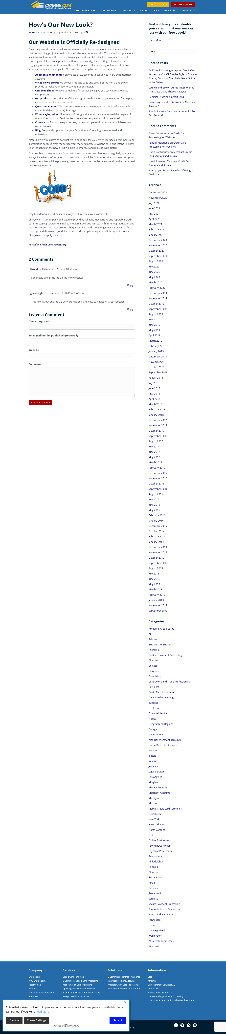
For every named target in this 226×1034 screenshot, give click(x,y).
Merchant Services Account (42, 992)
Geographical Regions (161, 724)
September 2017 (158, 436)
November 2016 (158, 478)
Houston (153, 750)
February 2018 (157, 409)
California (154, 649)
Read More (42, 1011)
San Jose (153, 898)
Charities (153, 660)
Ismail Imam (156, 161)
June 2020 (154, 271)
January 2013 (156, 600)
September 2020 (158, 256)
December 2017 (158, 420)
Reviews (153, 888)
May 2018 (154, 393)
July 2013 (154, 573)
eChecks (153, 702)
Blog (150, 976)
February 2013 (157, 594)
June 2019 (154, 324)
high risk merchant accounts (165, 739)
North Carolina (157, 829)
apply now (52, 235)
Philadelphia (156, 861)
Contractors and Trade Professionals (169, 681)
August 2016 (156, 494)
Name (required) (39, 321)
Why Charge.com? (85, 10)
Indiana (153, 761)
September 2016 (158, 488)
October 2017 (156, 430)
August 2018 (156, 377)
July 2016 (154, 499)
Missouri (153, 803)
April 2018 (154, 398)
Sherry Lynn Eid (157, 170)
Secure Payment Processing (164, 903)
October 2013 (156, 557)
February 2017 (157, 467)
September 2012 (158, 610)
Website (34, 350)
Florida (153, 718)
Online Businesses (159, 840)
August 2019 (156, 314)
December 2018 (158, 356)
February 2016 (157, 515)
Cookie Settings (36, 1020)
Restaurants (155, 877)
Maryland (154, 782)
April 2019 (154, 335)
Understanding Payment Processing (165, 996)
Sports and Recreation (161, 914)
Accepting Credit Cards (161, 628)
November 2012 (158, 605)
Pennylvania (155, 856)
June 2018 (154, 388)
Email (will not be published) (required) (53, 335)
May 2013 (154, 584)
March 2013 (155, 589)
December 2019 (158, 293)
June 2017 (154, 451)
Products (129, 10)
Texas (152, 925)
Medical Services (158, 787)
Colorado (154, 671)
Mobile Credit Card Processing (77, 984)
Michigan (154, 798)
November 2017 (158, 425)
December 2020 (158, 240)
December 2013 (158, 547)
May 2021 (154, 213)
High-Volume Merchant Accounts (124, 988)
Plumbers (154, 872)
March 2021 (155, 224)
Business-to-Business (161, 644)
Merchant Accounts (159, 792)
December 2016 (158, 473)
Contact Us (188, 10)
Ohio (151, 835)
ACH (151, 634)
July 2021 (154, 203)
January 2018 (156, 414)
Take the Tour (158, 4)
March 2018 (155, 404)
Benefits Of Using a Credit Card (166, 96)
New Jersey (155, 813)
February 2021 (157, 229)
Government (156, 734)
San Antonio (155, 893)
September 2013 (158, 563)
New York (154, 819)
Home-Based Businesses (163, 745)
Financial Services (159, 713)
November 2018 (158, 361)
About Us (33, 996)
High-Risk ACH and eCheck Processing (81, 992)
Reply (130, 285)
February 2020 (157, 287)
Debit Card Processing (161, 697)
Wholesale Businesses (161, 941)
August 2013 (156, 568)
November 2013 (158, 552)
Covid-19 (154, 686)
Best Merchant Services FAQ (161, 984)
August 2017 (156, 441)
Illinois (152, 755)
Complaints (155, 676)
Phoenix (153, 866)
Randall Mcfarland (159, 142)
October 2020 (156, 250)
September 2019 (158, 308)
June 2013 (154, 578)
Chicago (153, 665)
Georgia (153, 729)
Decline (14, 1020)
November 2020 (158, 245)
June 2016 (154, 504)
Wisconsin (154, 946)
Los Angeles (155, 776)
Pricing (144, 10)
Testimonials (109, 10)
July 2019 (154, 319)
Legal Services (156, 771)
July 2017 (154, 446)
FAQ (156, 10)
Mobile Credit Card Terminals (165, 808)
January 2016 (156, 520)
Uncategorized (157, 930)
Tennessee (154, 919)
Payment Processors (160, 851)
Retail (152, 882)
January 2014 (156, 541)
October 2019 (156, 303)
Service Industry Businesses (164, 909)
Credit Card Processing (53, 244)
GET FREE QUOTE (183, 4)
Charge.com (34, 976)
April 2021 (154, 218)
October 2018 (156, 367)
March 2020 (155, 282)
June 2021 (154, 208)
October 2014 (156, 531)
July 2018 (154, 383)
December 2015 (158, 526)
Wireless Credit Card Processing (123, 984)
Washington (155, 935)
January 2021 (156, 234)
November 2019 (158, 298)
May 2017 (154, 457)
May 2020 (154, 277)
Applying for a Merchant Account (79, 988)
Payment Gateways (159, 845)
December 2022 (158, 192)
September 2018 (158, 372)
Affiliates (170, 10)
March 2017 (155, 462)
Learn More (155, 40)
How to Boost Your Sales (160, 992)
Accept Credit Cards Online (76, 996)
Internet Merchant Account (121, 980)
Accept (118, 1020)
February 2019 (157, 346)
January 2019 (156, 351)
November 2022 (158, 197)
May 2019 (154, 330)
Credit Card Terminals (73, 976)
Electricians (155, 708)
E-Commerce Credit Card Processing (80, 980)
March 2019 (155, 340)
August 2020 (156, 261)
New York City (156, 824)
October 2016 (156, 483)
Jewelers (153, 766)
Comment (35, 364)
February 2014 (157, 536)
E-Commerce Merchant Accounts (124, 976)
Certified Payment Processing (165, 655)
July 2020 (154, 266)
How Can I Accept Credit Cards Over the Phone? (171, 1000)
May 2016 (154, 510)
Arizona (153, 639)
